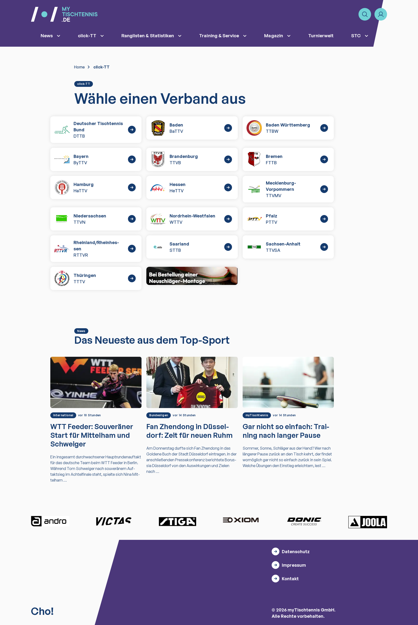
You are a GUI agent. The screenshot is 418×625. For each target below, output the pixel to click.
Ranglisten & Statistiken (147, 35)
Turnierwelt (321, 35)
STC (356, 35)
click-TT (87, 35)
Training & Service (219, 35)
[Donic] (304, 521)
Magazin (273, 35)
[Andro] (50, 521)
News (47, 35)
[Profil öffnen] (380, 14)
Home (79, 67)
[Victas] (113, 521)
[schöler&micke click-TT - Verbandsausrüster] (192, 276)
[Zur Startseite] (64, 14)
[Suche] (364, 14)
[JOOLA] (367, 522)
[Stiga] (177, 521)
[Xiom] (240, 520)
